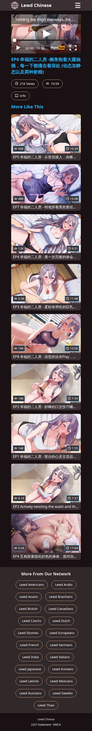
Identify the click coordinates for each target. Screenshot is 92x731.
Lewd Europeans (62, 633)
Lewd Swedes (63, 693)
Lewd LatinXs (29, 681)
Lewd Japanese (30, 669)
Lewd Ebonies (28, 633)
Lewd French (29, 645)
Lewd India (30, 657)
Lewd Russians (30, 693)
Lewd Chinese (36, 5)
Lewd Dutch (61, 621)
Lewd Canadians (61, 609)
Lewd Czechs (31, 621)
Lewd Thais (46, 705)
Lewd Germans (61, 645)
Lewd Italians (60, 657)
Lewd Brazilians (61, 597)
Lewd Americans (31, 584)
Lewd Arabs (64, 584)
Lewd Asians (28, 597)
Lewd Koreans (62, 669)
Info (22, 96)
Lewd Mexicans (61, 681)
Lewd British (28, 609)
